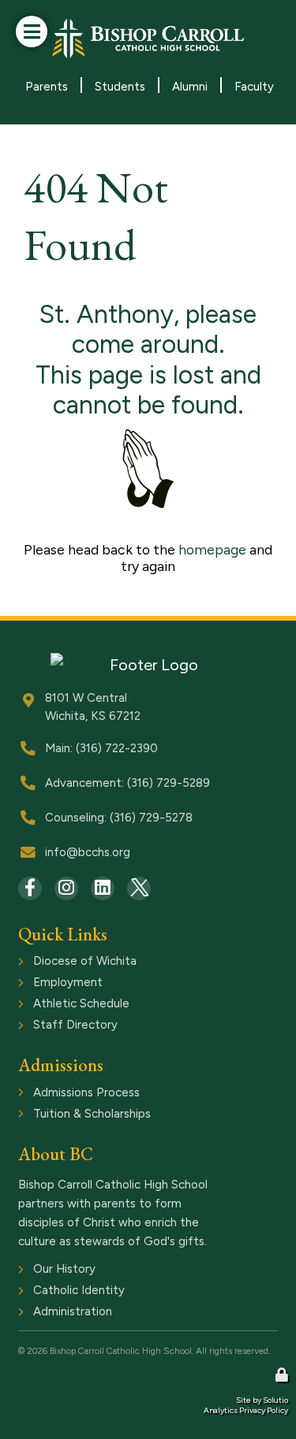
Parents (46, 87)
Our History (49, 1270)
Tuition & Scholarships (77, 1115)
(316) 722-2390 (117, 748)
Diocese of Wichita (70, 962)
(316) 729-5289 (168, 783)
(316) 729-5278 (151, 817)
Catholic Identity (64, 1291)
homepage (212, 549)
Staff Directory (60, 1026)
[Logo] (148, 38)
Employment (53, 983)
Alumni (190, 87)
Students (120, 87)
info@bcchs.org (87, 852)
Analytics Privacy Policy (246, 1410)
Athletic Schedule (66, 1005)
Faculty (254, 87)
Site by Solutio (262, 1400)
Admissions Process (71, 1094)
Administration (57, 1313)
